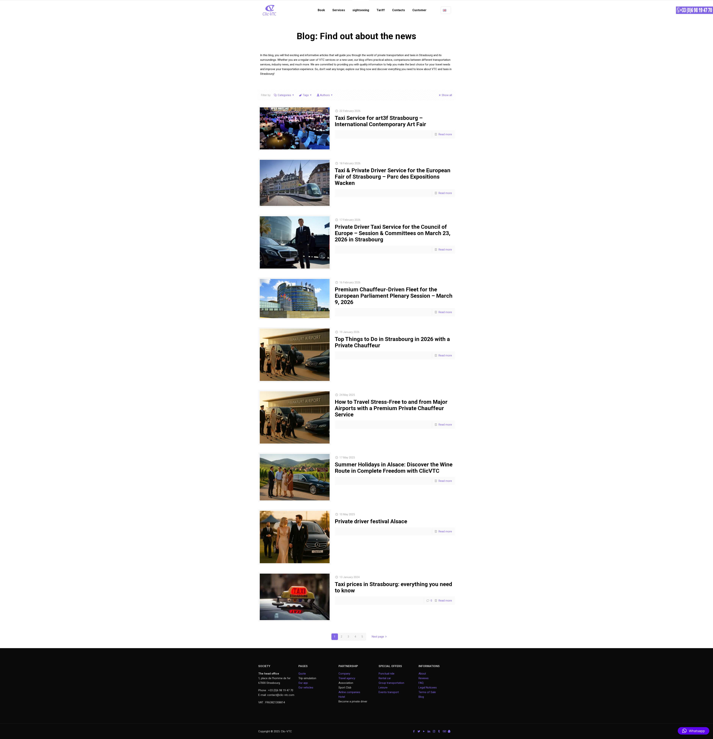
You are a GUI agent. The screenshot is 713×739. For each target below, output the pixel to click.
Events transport (389, 692)
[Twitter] (419, 731)
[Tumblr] (439, 731)
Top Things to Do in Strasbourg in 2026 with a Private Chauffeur (392, 342)
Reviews (424, 678)
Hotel (341, 696)
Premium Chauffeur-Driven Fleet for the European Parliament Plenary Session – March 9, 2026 (393, 295)
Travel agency (346, 678)
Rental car (385, 678)
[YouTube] (424, 731)
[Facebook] (414, 731)
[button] (693, 731)
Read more (445, 134)
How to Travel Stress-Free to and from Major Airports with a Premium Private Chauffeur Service (391, 408)
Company (344, 673)
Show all (447, 95)
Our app (303, 683)
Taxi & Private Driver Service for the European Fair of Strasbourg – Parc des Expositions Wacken (392, 176)
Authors (325, 95)
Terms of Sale (427, 692)
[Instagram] (434, 731)
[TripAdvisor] (444, 731)
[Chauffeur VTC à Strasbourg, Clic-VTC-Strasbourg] (269, 10)
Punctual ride (386, 673)
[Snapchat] (449, 731)
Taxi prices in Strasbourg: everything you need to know (393, 587)
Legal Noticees (428, 687)
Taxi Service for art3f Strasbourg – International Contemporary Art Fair (380, 121)
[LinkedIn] (429, 731)
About (422, 673)
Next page (378, 636)
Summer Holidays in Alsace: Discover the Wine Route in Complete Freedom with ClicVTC (393, 467)
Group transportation (391, 683)
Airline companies (349, 692)
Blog (421, 696)
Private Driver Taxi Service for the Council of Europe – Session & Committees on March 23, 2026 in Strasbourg (392, 233)
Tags (306, 95)
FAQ (421, 683)
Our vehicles (305, 687)
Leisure (383, 687)
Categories (284, 95)
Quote (302, 673)
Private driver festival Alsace (371, 521)
